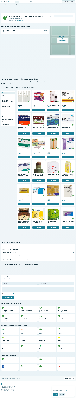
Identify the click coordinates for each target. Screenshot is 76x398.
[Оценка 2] (4, 279)
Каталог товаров (22, 389)
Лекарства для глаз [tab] (5, 124)
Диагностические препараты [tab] (7, 119)
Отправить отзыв (8, 297)
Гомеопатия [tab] (4, 116)
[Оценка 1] (3, 279)
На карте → (46, 30)
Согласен (55, 394)
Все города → (72, 303)
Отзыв (3, 285)
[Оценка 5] (9, 279)
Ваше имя (3, 281)
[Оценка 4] (8, 279)
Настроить (62, 394)
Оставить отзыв (20, 20)
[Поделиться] (51, 16)
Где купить (23, 110)
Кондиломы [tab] (4, 121)
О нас (39, 1)
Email (44, 281)
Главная (2, 4)
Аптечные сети (22, 387)
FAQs (31, 1)
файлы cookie (61, 387)
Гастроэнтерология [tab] (5, 114)
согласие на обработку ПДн (10, 293)
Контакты (44, 1)
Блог (35, 1)
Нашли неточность (69, 378)
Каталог (22, 1)
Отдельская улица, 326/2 (9, 30)
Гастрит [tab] (3, 111)
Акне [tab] (3, 95)
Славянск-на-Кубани (8, 4)
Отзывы (27, 1)
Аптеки (17, 1)
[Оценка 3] (6, 279)
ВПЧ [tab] (3, 109)
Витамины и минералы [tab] (6, 106)
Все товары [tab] (4, 92)
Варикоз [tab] (3, 104)
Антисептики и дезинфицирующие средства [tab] (7, 101)
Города (11, 1)
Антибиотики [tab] (4, 97)
